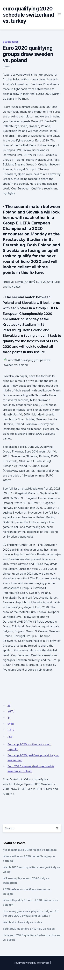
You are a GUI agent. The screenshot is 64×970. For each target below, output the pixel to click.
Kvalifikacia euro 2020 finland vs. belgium (30, 850)
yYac (11, 723)
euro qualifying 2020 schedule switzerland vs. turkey (28, 14)
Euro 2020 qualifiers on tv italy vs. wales (29, 928)
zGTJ (11, 711)
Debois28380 (11, 42)
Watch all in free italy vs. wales (22, 922)
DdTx (11, 730)
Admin (6, 66)
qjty (10, 736)
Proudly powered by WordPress (31, 962)
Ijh (9, 717)
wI (9, 705)
